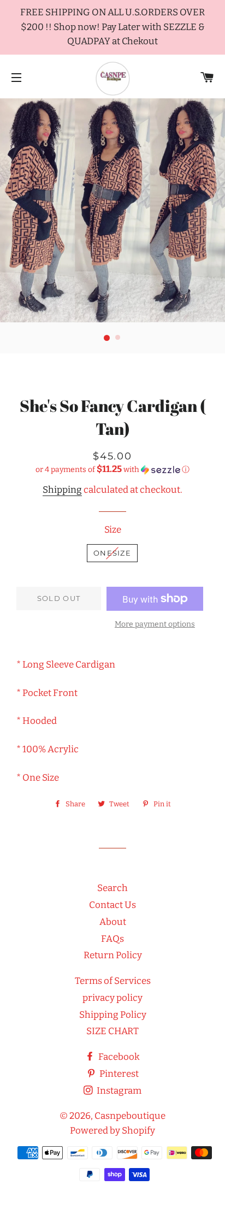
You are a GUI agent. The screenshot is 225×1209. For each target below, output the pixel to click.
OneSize (112, 553)
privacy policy (112, 998)
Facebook (118, 1057)
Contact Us (112, 905)
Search (112, 888)
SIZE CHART (112, 1031)
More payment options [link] (155, 624)
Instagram (118, 1090)
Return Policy (113, 955)
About (112, 922)
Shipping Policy (112, 1015)
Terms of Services (113, 981)
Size (112, 529)
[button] (112, 469)
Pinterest (118, 1074)
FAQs (112, 939)
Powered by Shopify (112, 1130)
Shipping (62, 490)
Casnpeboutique (129, 1116)
